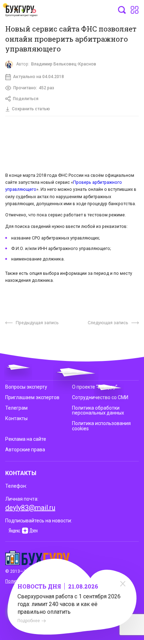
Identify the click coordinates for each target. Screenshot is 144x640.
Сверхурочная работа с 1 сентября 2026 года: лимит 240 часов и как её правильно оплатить (69, 604)
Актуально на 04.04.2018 (38, 76)
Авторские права (25, 449)
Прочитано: (33, 87)
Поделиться (25, 98)
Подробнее (28, 620)
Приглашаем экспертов (32, 397)
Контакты (16, 418)
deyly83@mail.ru (30, 507)
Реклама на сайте (25, 439)
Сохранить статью (31, 108)
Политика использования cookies (101, 425)
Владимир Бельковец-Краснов (63, 64)
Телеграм (16, 408)
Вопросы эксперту (26, 387)
